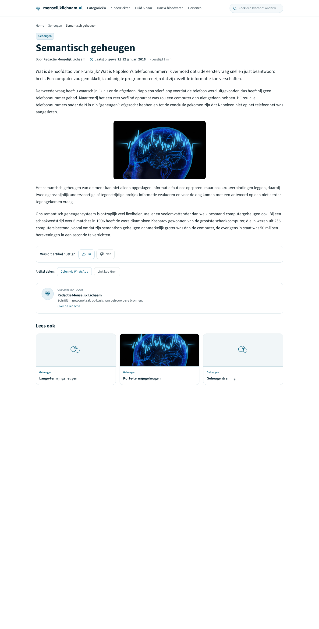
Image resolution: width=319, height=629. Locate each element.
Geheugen (55, 25)
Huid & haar (143, 8)
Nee (108, 254)
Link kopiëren (107, 271)
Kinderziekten (120, 8)
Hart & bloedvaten (170, 8)
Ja (89, 254)
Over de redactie (68, 306)
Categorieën (96, 8)
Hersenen (195, 8)
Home (40, 25)
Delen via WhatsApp (74, 271)
